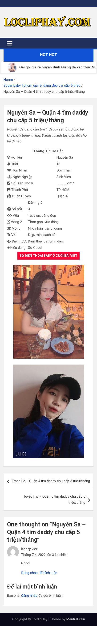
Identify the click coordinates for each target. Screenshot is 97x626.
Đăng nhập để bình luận (39, 573)
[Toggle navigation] (10, 43)
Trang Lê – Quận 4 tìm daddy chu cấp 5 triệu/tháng (51, 481)
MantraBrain (75, 619)
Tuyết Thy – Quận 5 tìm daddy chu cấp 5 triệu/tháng (54, 499)
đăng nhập (29, 595)
